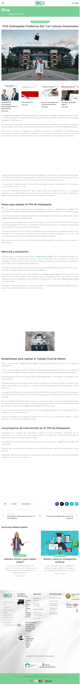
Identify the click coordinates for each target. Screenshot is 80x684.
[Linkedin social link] (67, 504)
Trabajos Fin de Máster (15, 14)
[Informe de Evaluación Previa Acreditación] (50, 91)
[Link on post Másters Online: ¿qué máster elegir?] (20, 543)
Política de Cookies (53, 609)
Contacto (36, 622)
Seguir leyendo (20, 576)
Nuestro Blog (38, 609)
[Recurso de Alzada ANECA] (70, 91)
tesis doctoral (42, 377)
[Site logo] (40, 3)
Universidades (20, 555)
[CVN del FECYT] (30, 91)
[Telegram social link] (77, 504)
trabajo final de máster (11, 115)
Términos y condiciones (53, 613)
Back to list (40, 516)
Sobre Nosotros (55, 598)
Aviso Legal (53, 601)
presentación (26, 504)
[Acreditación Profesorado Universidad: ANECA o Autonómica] (10, 91)
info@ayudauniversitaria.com (13, 625)
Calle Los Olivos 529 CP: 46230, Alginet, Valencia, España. (8, 607)
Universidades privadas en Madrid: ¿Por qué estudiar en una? (30, 627)
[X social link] (62, 504)
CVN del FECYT (27, 102)
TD (49, 377)
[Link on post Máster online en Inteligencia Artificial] (60, 543)
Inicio (3, 14)
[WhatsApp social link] (72, 504)
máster (14, 504)
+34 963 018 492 (8, 617)
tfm (5, 504)
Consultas (37, 618)
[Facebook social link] (57, 504)
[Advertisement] (40, 157)
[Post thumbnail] (20, 609)
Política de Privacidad (53, 604)
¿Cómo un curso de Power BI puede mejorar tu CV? (28, 609)
